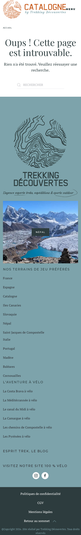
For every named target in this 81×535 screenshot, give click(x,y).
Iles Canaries (12, 305)
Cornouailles (12, 375)
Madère (8, 357)
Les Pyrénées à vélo (16, 436)
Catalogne (10, 296)
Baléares (9, 366)
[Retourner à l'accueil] (34, 9)
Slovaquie (10, 314)
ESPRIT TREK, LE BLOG (25, 451)
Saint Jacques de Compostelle (23, 332)
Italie (6, 339)
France (8, 278)
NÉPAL (40, 232)
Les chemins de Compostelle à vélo (27, 427)
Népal (7, 323)
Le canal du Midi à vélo (19, 409)
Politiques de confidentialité (40, 494)
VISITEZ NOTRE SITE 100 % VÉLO (35, 466)
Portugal (9, 348)
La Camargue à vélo (17, 418)
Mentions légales (40, 512)
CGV (40, 503)
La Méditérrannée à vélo (20, 400)
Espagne (9, 287)
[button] (72, 9)
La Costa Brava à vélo (18, 391)
